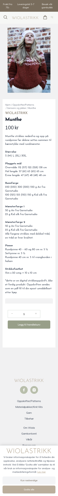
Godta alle (29, 489)
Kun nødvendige (29, 480)
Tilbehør (29, 418)
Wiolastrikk (16, 113)
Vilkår (29, 439)
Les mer (41, 471)
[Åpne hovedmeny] (52, 17)
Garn (29, 412)
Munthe (32, 108)
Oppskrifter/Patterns (23, 104)
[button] (29, 60)
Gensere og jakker (16, 108)
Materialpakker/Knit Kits (29, 406)
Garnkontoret (29, 433)
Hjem (8, 104)
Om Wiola (29, 427)
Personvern (29, 445)
